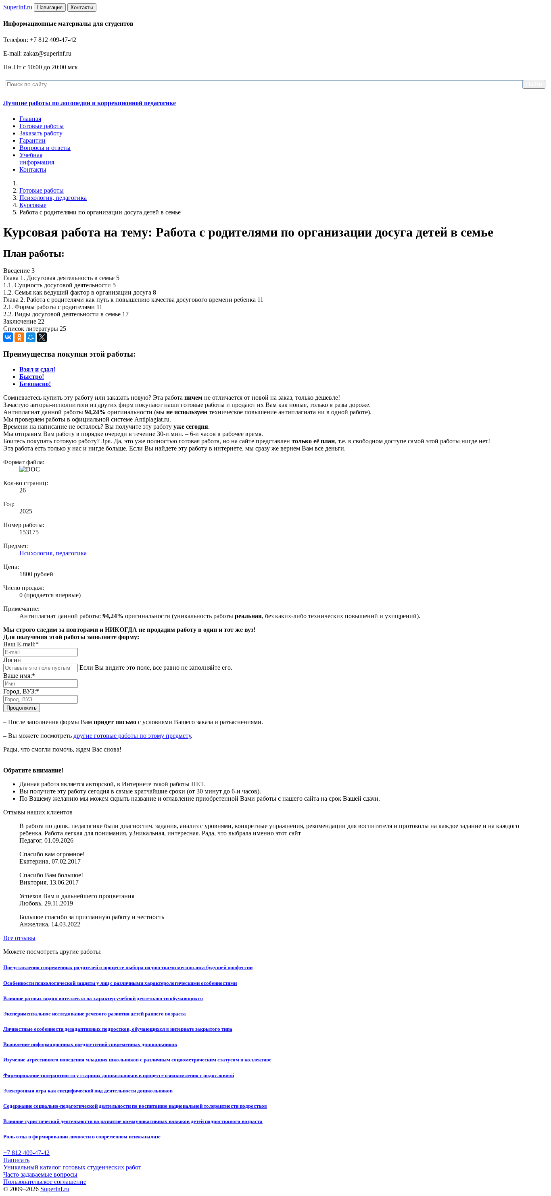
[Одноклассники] (19, 337)
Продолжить (21, 708)
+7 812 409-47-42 (26, 1152)
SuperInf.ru (54, 1189)
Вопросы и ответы (45, 147)
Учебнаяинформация (36, 159)
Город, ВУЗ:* (21, 691)
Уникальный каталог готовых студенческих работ (72, 1167)
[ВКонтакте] (8, 337)
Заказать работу (41, 133)
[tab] (37, 369)
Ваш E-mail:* (21, 644)
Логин (12, 659)
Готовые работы (41, 126)
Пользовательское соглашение (44, 1181)
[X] (42, 337)
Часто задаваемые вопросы (40, 1174)
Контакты (32, 169)
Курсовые (32, 204)
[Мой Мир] (30, 337)
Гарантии (32, 140)
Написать (16, 1160)
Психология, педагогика (53, 197)
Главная (30, 118)
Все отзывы (19, 937)
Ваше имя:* (19, 675)
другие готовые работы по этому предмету (132, 735)
